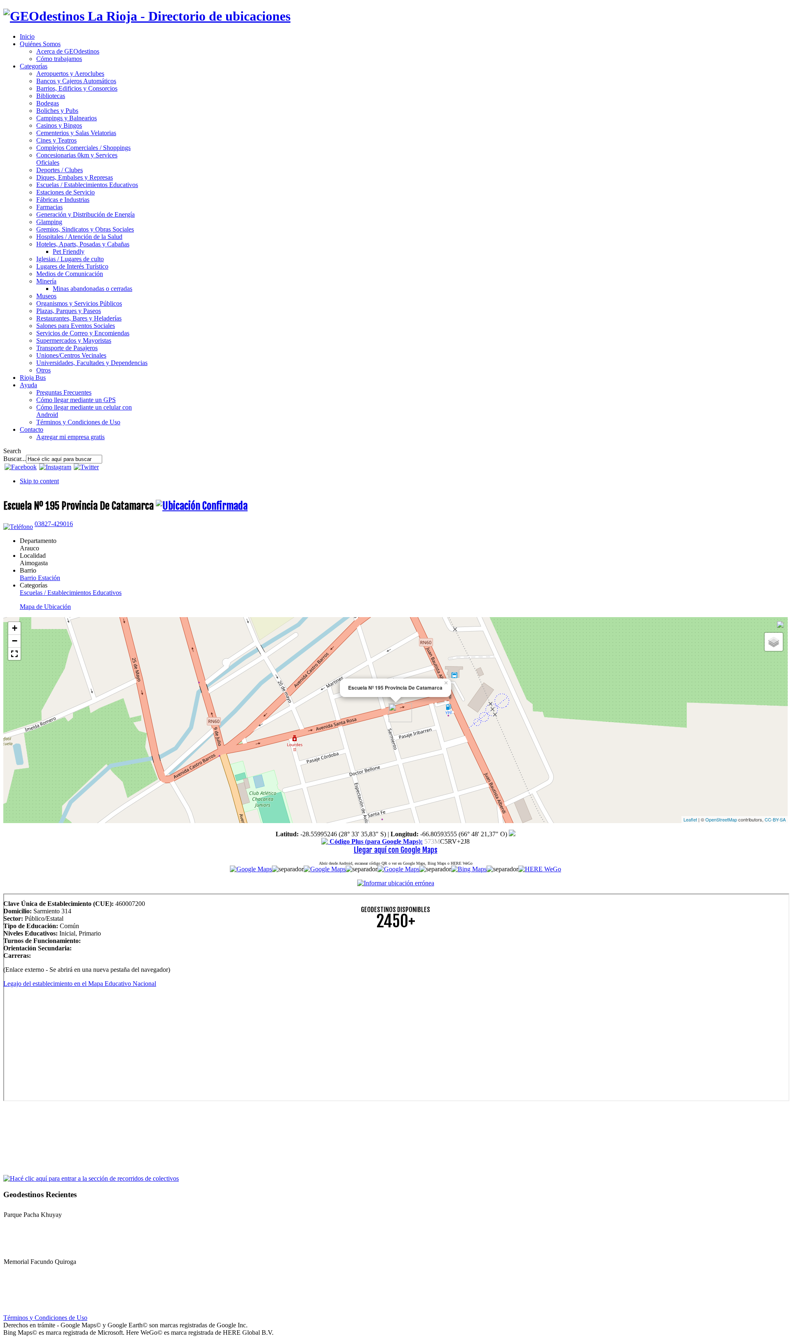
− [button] (14, 641)
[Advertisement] (250, 994)
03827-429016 (54, 523)
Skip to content (39, 480)
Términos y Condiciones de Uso (45, 1317)
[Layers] (774, 642)
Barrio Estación (40, 577)
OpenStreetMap (721, 819)
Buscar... (14, 458)
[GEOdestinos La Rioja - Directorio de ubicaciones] (146, 16)
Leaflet (690, 819)
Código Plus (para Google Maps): (375, 841)
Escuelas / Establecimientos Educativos (71, 592)
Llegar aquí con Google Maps (396, 849)
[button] (14, 654)
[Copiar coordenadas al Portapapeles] (512, 834)
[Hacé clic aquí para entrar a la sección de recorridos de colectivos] (91, 1178)
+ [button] (14, 628)
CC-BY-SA (775, 819)
